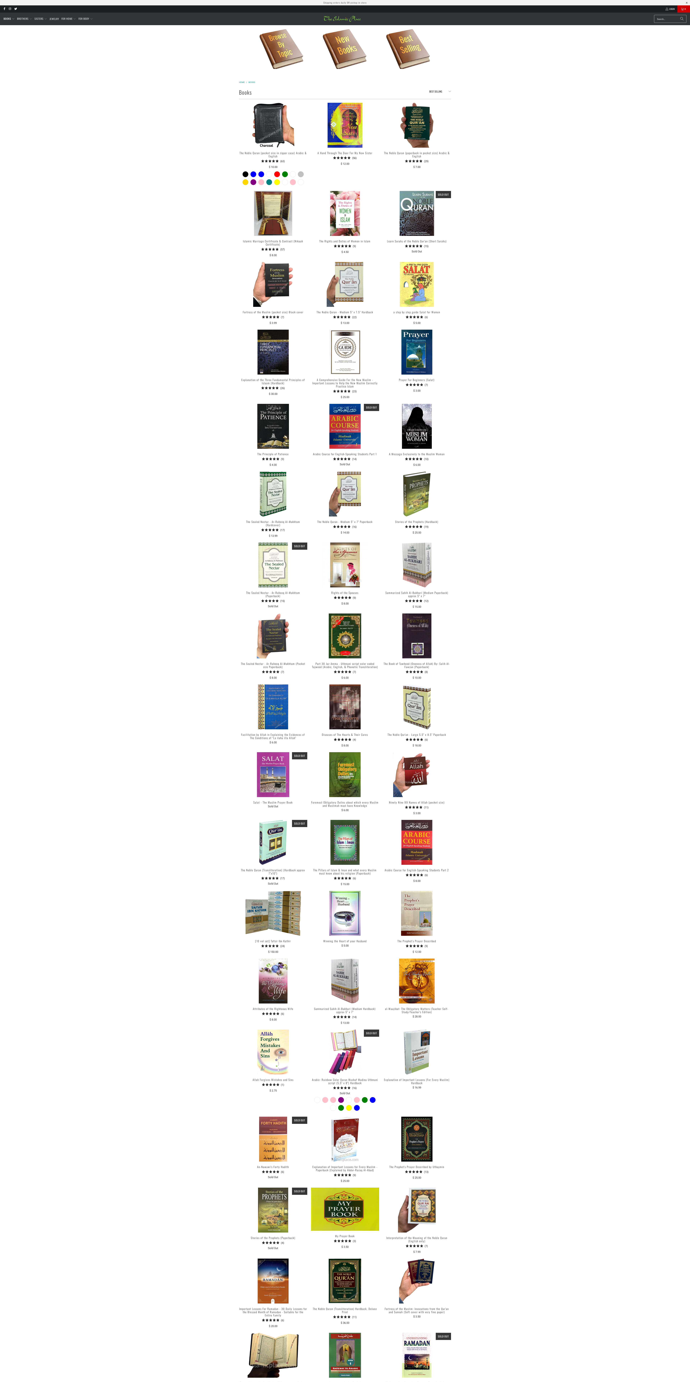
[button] (9, 18)
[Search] (681, 19)
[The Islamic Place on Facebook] (4, 8)
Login (672, 8)
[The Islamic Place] (342, 19)
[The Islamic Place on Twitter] (15, 8)
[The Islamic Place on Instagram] (9, 8)
